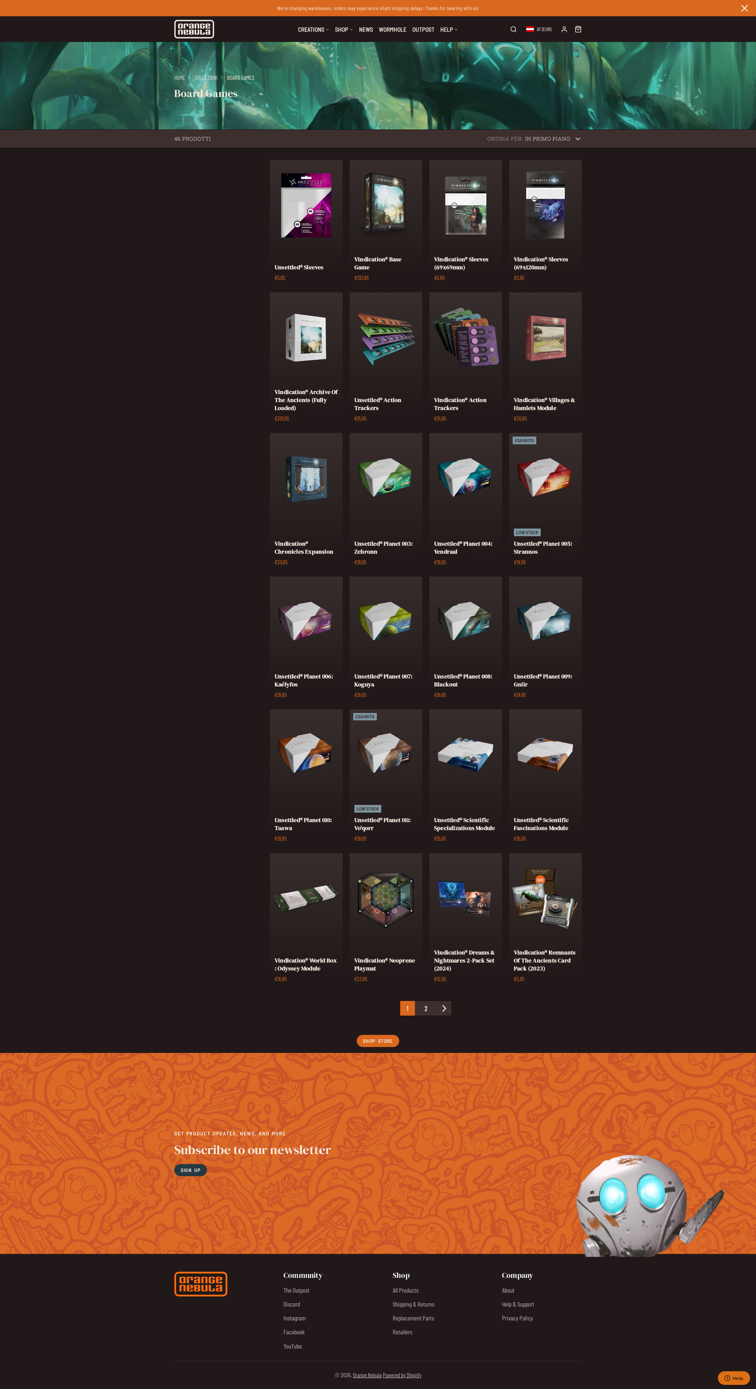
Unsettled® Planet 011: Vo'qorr (386, 777)
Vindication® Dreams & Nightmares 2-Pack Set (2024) (465, 920)
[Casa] (194, 29)
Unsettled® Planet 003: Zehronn (386, 501)
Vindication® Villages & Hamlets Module (545, 359)
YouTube (293, 1346)
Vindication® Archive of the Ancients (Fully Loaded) (306, 359)
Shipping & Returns (413, 1304)
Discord (292, 1304)
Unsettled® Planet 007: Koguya (386, 639)
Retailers (402, 1331)
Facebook (294, 1331)
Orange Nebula (367, 1374)
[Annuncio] (378, 8)
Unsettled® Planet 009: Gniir (545, 639)
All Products (405, 1290)
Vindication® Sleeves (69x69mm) (465, 223)
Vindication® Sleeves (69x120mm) (545, 223)
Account (564, 29)
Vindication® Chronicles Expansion (306, 501)
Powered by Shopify (402, 1374)
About (508, 1290)
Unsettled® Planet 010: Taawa (306, 777)
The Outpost (296, 1290)
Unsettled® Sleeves (306, 223)
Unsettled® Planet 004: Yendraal (465, 501)
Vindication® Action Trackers (465, 359)
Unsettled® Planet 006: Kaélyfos (306, 639)
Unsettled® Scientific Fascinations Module (545, 777)
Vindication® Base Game (386, 223)
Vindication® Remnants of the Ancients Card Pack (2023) (545, 920)
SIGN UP (191, 1170)
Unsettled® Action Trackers (386, 359)
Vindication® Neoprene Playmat (386, 920)
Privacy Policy (517, 1318)
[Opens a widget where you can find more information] (734, 1378)
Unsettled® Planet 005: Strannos (545, 501)
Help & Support (518, 1304)
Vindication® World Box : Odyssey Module (306, 920)
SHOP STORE (378, 1041)
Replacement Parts (413, 1318)
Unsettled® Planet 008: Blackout (465, 639)
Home (179, 77)
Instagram (295, 1318)
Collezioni (206, 77)
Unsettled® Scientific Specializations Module (465, 777)
